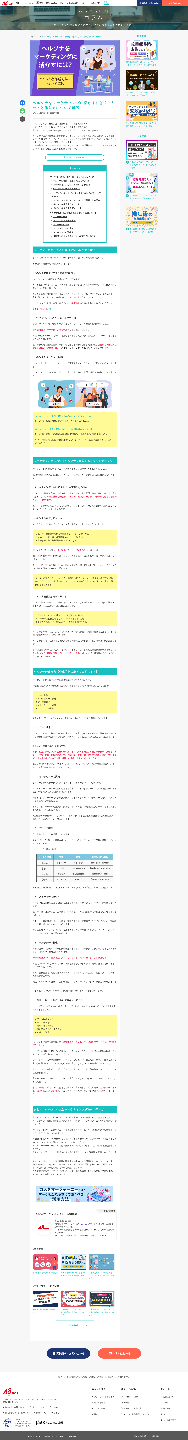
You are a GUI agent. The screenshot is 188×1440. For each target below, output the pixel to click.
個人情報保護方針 (141, 1436)
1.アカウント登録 (131, 1397)
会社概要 (155, 1436)
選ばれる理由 (99, 1403)
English (56, 1407)
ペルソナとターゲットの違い (66, 188)
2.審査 (126, 1403)
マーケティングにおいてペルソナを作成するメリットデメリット (75, 195)
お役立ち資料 (95, 3)
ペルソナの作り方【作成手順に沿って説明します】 (73, 213)
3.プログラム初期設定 (132, 1408)
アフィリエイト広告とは (104, 1397)
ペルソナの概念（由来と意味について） (71, 181)
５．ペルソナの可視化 (63, 232)
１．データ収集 (60, 217)
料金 (62, 3)
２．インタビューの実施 (64, 220)
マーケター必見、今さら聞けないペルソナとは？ (72, 177)
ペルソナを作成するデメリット (67, 208)
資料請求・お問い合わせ (149, 3)
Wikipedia (44, 309)
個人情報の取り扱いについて (16, 1413)
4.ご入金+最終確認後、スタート (137, 1414)
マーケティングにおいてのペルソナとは (71, 185)
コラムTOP (73, 1325)
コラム (106, 3)
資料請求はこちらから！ (75, 157)
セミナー (84, 3)
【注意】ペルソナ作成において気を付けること (74, 236)
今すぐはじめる (175, 3)
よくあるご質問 (72, 3)
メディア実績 (99, 1408)
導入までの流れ (51, 3)
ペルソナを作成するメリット (66, 204)
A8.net (84, 1224)
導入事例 (39, 3)
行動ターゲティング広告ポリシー (49, 1413)
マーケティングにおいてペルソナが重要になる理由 (76, 200)
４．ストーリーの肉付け (64, 228)
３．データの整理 (61, 224)
